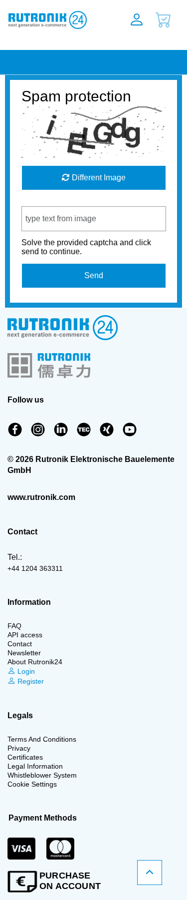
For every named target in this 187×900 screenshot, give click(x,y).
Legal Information (35, 766)
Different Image (98, 177)
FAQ (14, 626)
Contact (19, 644)
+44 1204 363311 (35, 568)
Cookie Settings (32, 784)
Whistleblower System (42, 775)
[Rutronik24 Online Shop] (54, 19)
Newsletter (24, 653)
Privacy (18, 748)
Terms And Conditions (41, 739)
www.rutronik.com (41, 497)
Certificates (25, 757)
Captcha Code (47, 201)
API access (24, 635)
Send (93, 275)
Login (25, 671)
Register (29, 681)
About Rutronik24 (34, 662)
